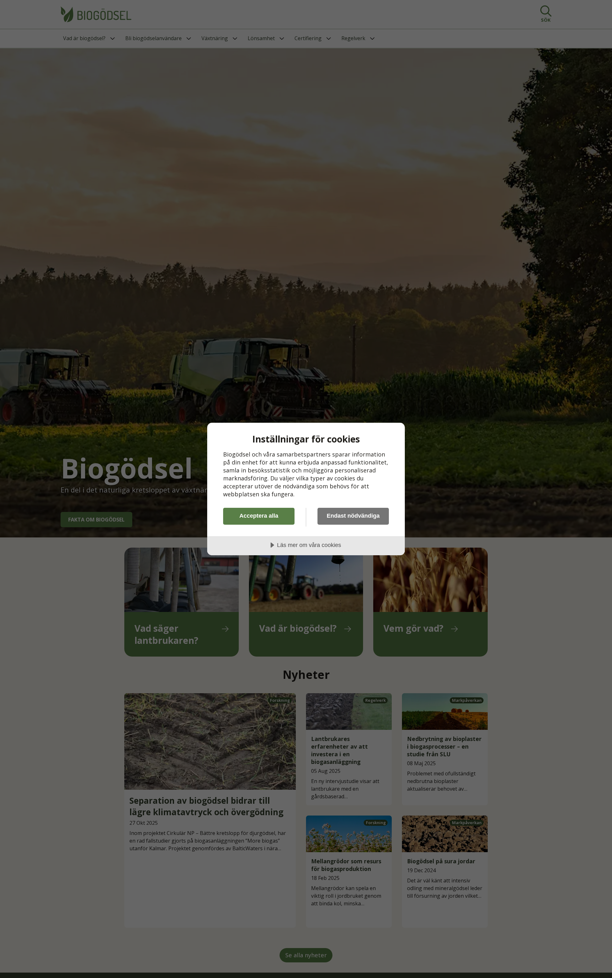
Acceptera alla (258, 516)
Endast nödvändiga (353, 516)
